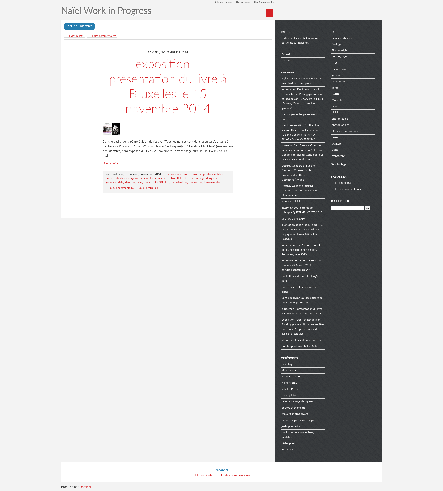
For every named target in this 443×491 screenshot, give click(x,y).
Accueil (286, 54)
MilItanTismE (289, 382)
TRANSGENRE (160, 182)
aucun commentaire (122, 187)
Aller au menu (243, 2)
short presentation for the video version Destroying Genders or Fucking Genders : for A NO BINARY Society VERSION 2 (301, 132)
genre (335, 87)
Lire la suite (110, 163)
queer (335, 137)
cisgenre (133, 178)
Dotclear (85, 487)
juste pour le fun (291, 426)
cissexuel (160, 178)
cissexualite (147, 178)
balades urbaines (342, 38)
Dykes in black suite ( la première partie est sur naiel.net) (301, 40)
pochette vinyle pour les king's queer (300, 278)
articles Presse (290, 389)
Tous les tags (338, 164)
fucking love (339, 69)
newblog (287, 364)
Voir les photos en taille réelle (299, 346)
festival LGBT (175, 178)
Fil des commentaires (103, 36)
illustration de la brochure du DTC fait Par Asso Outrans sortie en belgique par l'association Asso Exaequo (302, 232)
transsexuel (195, 182)
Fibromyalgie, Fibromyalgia (298, 420)
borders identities (116, 178)
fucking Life (289, 395)
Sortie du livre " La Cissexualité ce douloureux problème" (302, 300)
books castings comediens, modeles (298, 435)
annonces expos (177, 174)
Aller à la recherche (264, 2)
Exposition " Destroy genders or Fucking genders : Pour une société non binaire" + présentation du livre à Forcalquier (303, 326)
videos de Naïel (291, 201)
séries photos (290, 443)
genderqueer (209, 178)
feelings (336, 44)
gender (336, 75)
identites (130, 182)
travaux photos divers (295, 414)
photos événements (293, 407)
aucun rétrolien (148, 187)
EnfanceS (287, 449)
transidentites (178, 182)
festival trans (193, 178)
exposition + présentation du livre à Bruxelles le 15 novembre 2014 (302, 311)
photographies (340, 125)
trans (147, 182)
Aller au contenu (223, 2)
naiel (139, 182)
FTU (334, 62)
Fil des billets (75, 36)
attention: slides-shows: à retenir (301, 340)
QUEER (336, 143)
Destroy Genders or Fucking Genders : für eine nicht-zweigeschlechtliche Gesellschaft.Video (298, 172)
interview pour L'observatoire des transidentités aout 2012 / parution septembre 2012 (302, 265)
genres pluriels (114, 182)
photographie (340, 118)
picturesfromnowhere (345, 131)
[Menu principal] (269, 13)
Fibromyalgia (339, 50)
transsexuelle (212, 182)
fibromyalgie (339, 56)
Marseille (337, 100)
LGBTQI (336, 94)
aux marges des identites (208, 174)
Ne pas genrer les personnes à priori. (300, 116)
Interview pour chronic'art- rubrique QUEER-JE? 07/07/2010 (302, 210)
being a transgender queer (297, 401)
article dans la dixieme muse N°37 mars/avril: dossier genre (302, 81)
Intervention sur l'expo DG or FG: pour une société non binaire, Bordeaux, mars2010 (302, 250)
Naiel (335, 112)
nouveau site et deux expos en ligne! (300, 289)
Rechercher (340, 201)
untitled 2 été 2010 (293, 218)
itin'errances (289, 370)
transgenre (338, 156)
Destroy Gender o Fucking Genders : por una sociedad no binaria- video (300, 191)
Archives (287, 60)
